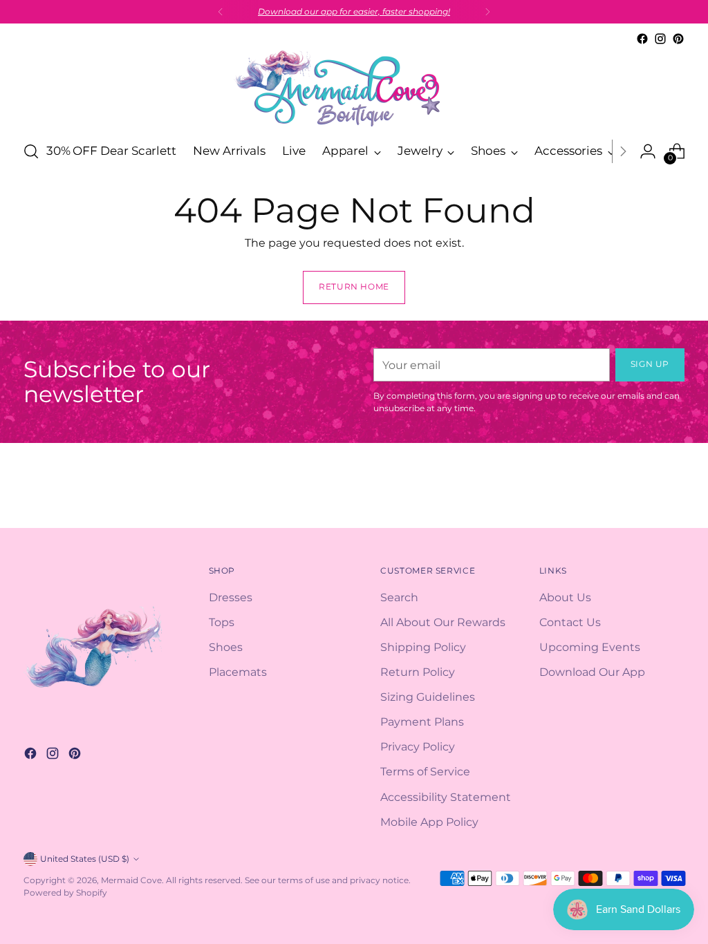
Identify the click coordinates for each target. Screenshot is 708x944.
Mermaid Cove (131, 880)
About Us (565, 597)
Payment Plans (422, 721)
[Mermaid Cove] (354, 88)
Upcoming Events (589, 647)
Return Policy (417, 672)
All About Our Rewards (442, 622)
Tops (221, 622)
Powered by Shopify (65, 892)
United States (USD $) (84, 858)
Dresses (230, 597)
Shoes (226, 647)
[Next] (487, 11)
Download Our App (592, 672)
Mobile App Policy (429, 822)
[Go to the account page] (648, 151)
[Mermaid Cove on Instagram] (660, 38)
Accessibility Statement (445, 797)
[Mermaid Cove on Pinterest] (678, 38)
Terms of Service (425, 771)
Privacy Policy (417, 746)
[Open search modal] (31, 151)
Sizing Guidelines (427, 697)
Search (399, 597)
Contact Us (570, 622)
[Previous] (220, 11)
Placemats (238, 672)
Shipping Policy (423, 647)
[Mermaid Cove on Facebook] (642, 38)
